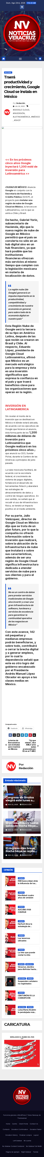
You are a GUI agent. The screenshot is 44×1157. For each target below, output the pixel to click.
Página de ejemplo (12, 1152)
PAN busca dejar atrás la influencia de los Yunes (28, 883)
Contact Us (34, 1124)
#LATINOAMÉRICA (21, 117)
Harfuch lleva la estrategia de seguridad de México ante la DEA (28, 927)
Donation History (12, 1135)
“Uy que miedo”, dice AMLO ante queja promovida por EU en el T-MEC (29, 745)
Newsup (35, 1115)
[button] (36, 59)
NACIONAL (8, 72)
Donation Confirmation (19, 1129)
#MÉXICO (35, 117)
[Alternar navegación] (20, 58)
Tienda (35, 1152)
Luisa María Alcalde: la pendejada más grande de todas (27, 1012)
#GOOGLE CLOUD (21, 110)
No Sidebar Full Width (34, 1146)
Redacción (20, 103)
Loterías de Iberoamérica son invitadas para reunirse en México (14, 744)
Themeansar (22, 1118)
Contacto (6, 1129)
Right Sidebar (26, 1152)
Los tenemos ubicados (24, 939)
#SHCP (17, 120)
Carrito (14, 1124)
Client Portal (23, 1124)
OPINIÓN (21, 878)
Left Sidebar (17, 1141)
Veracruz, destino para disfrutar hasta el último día (27, 969)
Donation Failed (35, 1129)
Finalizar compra (25, 1135)
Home (8, 1124)
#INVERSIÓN (19, 113)
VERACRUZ (29, 964)
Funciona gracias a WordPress (14, 1115)
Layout (36, 1135)
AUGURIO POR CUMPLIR (24, 911)
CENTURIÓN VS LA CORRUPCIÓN (26, 996)
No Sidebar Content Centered (13, 1146)
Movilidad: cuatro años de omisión (26, 896)
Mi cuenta (27, 1141)
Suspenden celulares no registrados (27, 982)
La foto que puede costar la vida (26, 953)
